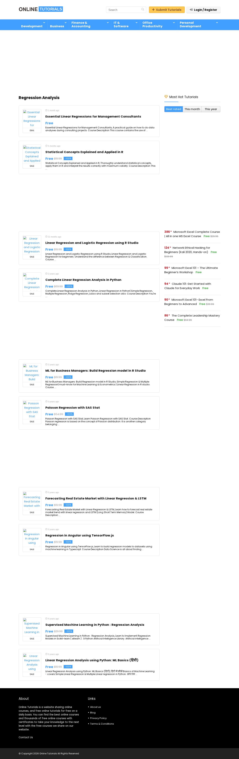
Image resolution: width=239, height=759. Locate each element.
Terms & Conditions (102, 724)
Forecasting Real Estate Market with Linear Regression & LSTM (95, 498)
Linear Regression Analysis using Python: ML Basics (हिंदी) (91, 660)
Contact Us (26, 737)
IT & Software (121, 24)
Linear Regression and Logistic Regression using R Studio (91, 243)
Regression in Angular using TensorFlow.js (79, 535)
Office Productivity (152, 24)
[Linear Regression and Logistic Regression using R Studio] (32, 245)
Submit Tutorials (168, 10)
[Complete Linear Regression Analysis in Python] (32, 282)
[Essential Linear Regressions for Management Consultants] (32, 118)
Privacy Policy (98, 718)
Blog (93, 712)
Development (32, 26)
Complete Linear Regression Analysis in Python (83, 280)
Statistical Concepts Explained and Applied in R (84, 152)
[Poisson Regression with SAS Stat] (32, 409)
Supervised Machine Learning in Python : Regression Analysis (94, 625)
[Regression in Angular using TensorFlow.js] (32, 537)
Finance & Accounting (81, 24)
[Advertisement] (119, 60)
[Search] (142, 10)
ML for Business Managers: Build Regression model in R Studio (95, 370)
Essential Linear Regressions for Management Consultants (93, 116)
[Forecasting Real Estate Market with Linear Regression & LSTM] (32, 500)
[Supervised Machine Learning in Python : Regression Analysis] (32, 627)
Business (57, 26)
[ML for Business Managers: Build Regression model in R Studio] (32, 372)
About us (95, 707)
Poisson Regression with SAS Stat (72, 407)
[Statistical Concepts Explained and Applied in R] (32, 154)
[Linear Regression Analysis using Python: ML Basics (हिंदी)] (32, 662)
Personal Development (190, 24)
